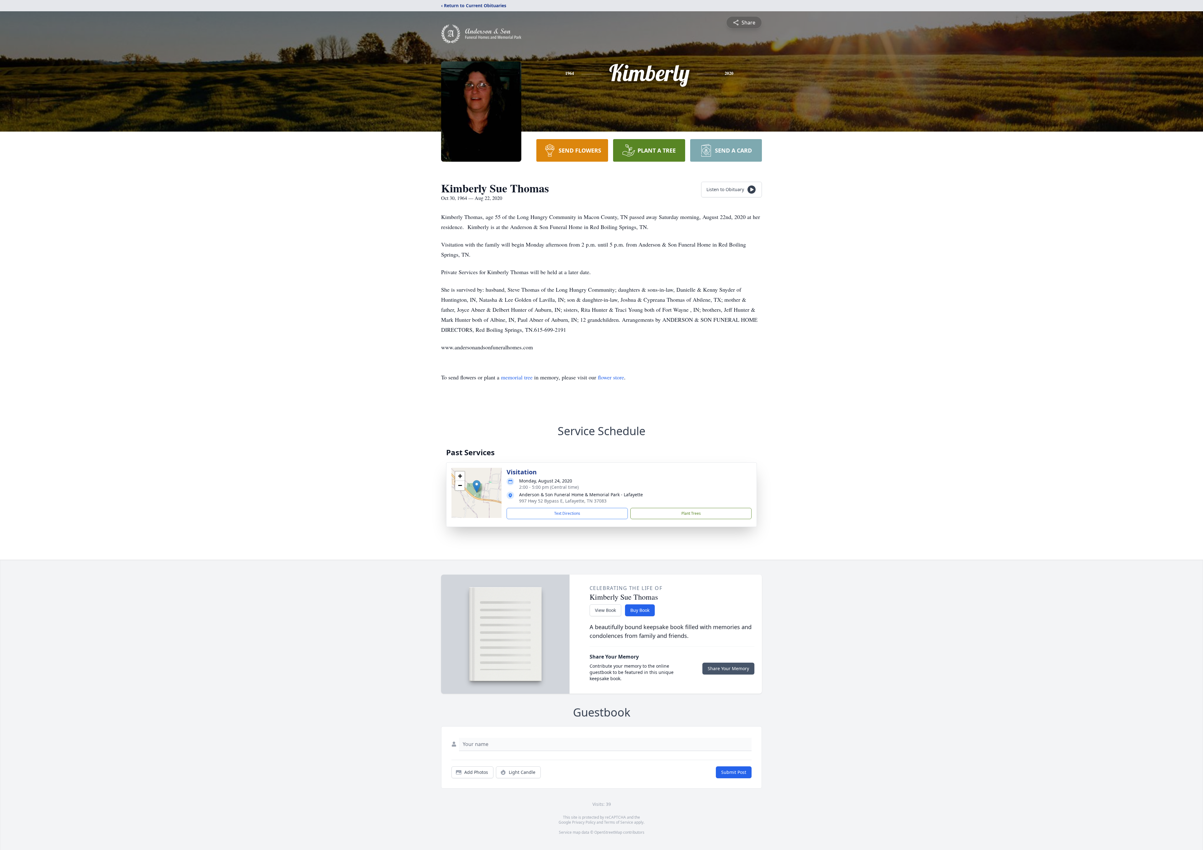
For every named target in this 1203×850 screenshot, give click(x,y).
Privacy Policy (584, 822)
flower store (611, 377)
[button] (477, 486)
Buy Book (639, 610)
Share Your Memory (728, 668)
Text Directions (567, 513)
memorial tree (517, 377)
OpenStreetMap (608, 832)
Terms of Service (618, 822)
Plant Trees (691, 513)
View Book (605, 610)
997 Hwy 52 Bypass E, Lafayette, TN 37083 (563, 501)
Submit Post (733, 772)
